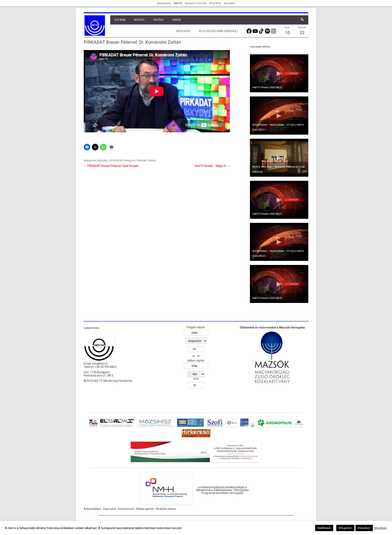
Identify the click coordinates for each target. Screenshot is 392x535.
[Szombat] (244, 426)
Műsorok (183, 31)
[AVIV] (93, 426)
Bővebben (380, 528)
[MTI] (232, 426)
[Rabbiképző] (252, 426)
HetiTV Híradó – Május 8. (212, 166)
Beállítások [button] (324, 527)
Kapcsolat (109, 508)
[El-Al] (117, 426)
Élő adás (120, 19)
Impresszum (126, 508)
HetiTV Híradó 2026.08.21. (267, 213)
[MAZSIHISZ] (155, 426)
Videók (176, 19)
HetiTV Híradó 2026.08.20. (267, 297)
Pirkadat (141, 160)
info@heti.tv (100, 363)
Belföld (139, 19)
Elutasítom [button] (364, 527)
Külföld (158, 19)
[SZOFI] (214, 426)
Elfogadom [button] (345, 527)
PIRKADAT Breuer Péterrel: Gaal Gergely (111, 166)
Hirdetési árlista (166, 508)
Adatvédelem (92, 508)
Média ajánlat (145, 508)
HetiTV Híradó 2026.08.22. (267, 87)
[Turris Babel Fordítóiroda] (190, 426)
